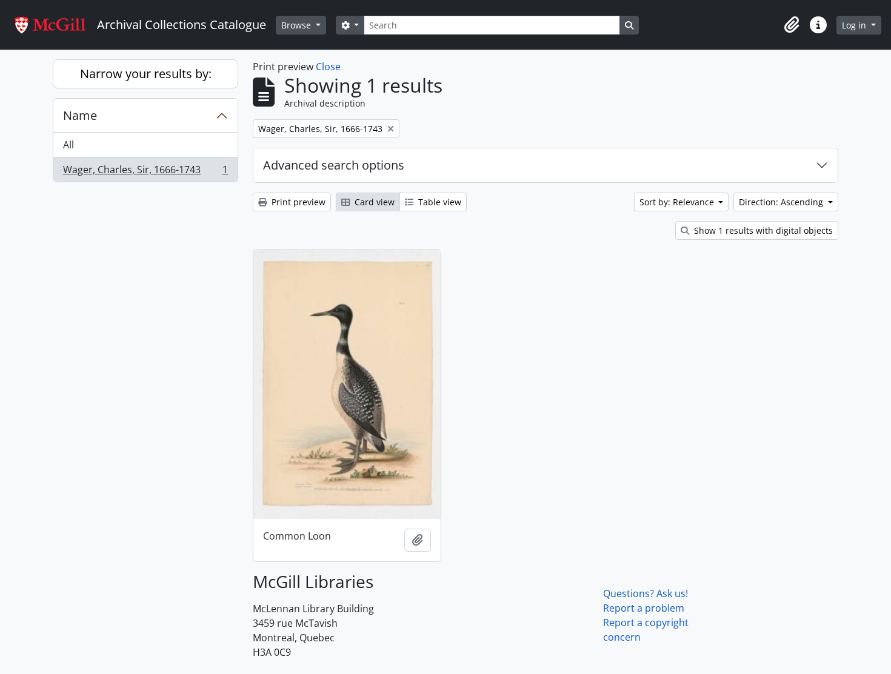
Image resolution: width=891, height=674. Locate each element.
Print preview (297, 202)
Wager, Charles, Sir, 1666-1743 (145, 172)
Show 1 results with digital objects (762, 230)
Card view (373, 202)
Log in (855, 25)
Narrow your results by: (146, 73)
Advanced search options (333, 165)
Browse (297, 25)
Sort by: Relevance (677, 202)
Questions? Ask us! (645, 593)
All (68, 144)
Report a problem (643, 608)
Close (328, 66)
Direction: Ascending (782, 202)
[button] (791, 25)
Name (80, 115)
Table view (438, 202)
